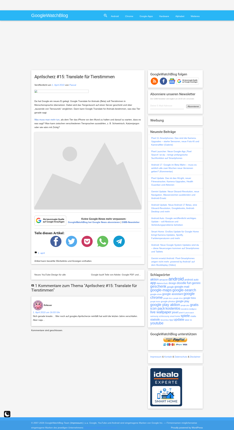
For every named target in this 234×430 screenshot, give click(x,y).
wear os (188, 320)
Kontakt (168, 356)
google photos (168, 301)
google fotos (189, 298)
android (176, 278)
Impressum (156, 356)
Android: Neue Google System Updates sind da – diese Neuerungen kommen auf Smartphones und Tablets (175, 248)
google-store (156, 294)
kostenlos (173, 308)
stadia (193, 316)
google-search (184, 290)
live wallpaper (160, 312)
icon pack (157, 308)
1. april (41, 253)
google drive (178, 298)
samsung (154, 316)
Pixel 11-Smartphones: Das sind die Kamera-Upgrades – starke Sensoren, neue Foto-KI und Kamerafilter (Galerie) (175, 141)
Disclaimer (195, 356)
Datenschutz (181, 356)
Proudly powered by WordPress (187, 427)
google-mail (181, 286)
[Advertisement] (37, 5)
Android (115, 16)
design (172, 283)
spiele (185, 316)
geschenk (158, 286)
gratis (194, 305)
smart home (175, 316)
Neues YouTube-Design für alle (50, 274)
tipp (171, 320)
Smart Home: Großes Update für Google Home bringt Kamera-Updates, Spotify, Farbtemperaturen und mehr (175, 234)
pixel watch (189, 313)
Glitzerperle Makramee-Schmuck (100, 427)
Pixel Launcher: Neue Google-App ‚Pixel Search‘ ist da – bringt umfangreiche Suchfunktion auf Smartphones (171, 154)
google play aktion (165, 305)
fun (189, 283)
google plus (185, 305)
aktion (154, 279)
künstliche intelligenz (189, 309)
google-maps (161, 290)
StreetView (164, 320)
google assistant (172, 294)
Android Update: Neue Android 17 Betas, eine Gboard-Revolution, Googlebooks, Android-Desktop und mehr (174, 208)
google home (155, 301)
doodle (181, 283)
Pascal (72, 85)
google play (182, 301)
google (170, 287)
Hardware (164, 16)
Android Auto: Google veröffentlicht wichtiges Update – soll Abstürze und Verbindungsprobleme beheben (173, 221)
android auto (191, 279)
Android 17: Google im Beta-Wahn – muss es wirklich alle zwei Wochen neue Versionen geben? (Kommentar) (174, 168)
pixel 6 (182, 313)
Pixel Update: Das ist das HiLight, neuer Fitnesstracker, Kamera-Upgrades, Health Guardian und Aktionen (172, 181)
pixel (175, 312)
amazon (163, 279)
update (179, 319)
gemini (196, 283)
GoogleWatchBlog (49, 15)
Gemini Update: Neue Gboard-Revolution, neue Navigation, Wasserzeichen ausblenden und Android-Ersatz (175, 194)
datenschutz (162, 283)
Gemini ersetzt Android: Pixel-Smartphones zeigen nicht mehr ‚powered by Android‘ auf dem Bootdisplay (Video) (173, 261)
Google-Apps (146, 16)
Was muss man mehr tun (47, 119)
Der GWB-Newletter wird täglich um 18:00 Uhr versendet (172, 99)
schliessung (164, 316)
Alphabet (179, 16)
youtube (156, 323)
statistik (155, 319)
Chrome (129, 16)
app (153, 283)
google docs (168, 298)
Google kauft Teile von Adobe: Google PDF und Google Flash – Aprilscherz (128, 274)
